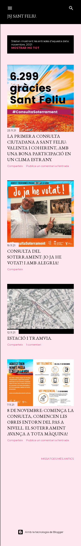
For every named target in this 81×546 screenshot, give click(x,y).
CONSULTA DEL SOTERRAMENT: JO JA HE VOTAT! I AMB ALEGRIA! (34, 257)
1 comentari (33, 344)
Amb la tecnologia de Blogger (44, 532)
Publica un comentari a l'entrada (47, 166)
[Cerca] (71, 7)
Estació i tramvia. (29, 338)
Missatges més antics (57, 458)
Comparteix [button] (15, 166)
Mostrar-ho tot (25, 47)
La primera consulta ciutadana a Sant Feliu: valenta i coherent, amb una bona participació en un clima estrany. (39, 147)
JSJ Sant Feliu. (21, 16)
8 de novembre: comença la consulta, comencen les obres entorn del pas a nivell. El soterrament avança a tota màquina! (40, 422)
